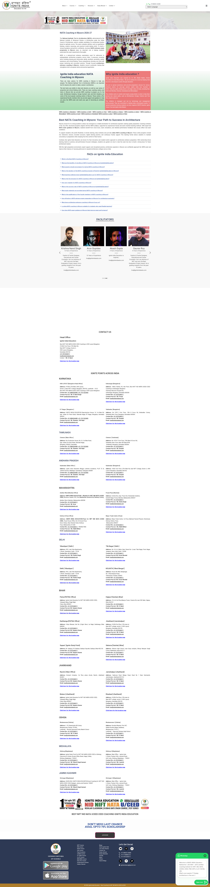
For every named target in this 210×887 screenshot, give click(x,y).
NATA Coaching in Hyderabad (89, 114)
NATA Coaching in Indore (131, 112)
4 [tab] (106, 278)
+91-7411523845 (83, 392)
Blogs (100, 845)
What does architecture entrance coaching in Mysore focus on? (81, 202)
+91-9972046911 (65, 354)
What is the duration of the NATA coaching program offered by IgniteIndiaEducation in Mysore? (90, 171)
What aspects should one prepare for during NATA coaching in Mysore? (83, 167)
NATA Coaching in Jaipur (105, 114)
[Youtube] (120, 848)
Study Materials (103, 853)
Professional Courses (83, 862)
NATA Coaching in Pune (100, 112)
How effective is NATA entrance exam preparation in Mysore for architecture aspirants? (88, 198)
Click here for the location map (69, 453)
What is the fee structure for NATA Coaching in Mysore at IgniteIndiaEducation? (85, 179)
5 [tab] (107, 278)
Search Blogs (102, 860)
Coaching (81, 5)
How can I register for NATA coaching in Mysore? (76, 182)
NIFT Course (80, 845)
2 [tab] (103, 278)
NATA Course (80, 848)
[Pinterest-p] (126, 861)
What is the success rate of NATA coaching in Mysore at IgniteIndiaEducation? (85, 186)
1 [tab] (102, 278)
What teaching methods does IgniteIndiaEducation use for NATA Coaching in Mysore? (87, 175)
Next (150, 253)
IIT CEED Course (81, 855)
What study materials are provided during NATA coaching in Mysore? (82, 190)
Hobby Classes (81, 864)
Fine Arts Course (81, 860)
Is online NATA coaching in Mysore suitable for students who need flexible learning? (87, 206)
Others (101, 859)
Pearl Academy (81, 852)
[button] (64, 6)
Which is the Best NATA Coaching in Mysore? (75, 159)
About (64, 5)
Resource (90, 5)
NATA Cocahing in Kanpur (115, 112)
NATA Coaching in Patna (120, 114)
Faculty (101, 855)
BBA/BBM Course (82, 859)
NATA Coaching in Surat (73, 114)
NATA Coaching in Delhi (84, 112)
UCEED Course (81, 853)
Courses (72, 5)
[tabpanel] (71, 243)
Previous (59, 253)
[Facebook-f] (132, 848)
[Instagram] (126, 848)
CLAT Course (80, 857)
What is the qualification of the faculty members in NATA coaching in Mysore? (85, 194)
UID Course (80, 850)
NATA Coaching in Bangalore (67, 112)
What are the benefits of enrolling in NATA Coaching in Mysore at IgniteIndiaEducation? (88, 163)
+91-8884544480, (73, 392)
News (100, 857)
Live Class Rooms (104, 848)
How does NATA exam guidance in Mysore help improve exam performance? (85, 210)
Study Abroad (101, 5)
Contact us (102, 850)
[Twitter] (132, 861)
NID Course (80, 847)
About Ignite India (104, 847)
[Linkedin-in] (120, 861)
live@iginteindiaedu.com (67, 356)
